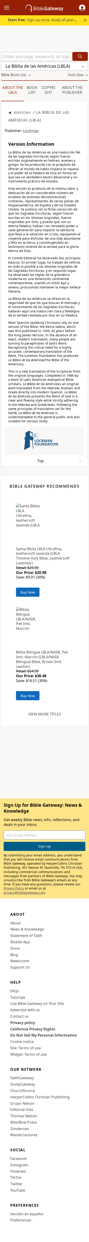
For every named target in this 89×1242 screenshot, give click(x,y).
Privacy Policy (14, 888)
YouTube (17, 1190)
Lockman (31, 130)
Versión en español (26, 1213)
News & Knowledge (27, 929)
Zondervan (19, 1128)
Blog (14, 954)
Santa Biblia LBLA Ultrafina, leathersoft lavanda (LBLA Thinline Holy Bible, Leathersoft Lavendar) (43, 555)
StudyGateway (22, 1084)
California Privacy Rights (32, 1029)
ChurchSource (22, 1090)
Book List (32, 90)
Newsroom (19, 960)
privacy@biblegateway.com (24, 892)
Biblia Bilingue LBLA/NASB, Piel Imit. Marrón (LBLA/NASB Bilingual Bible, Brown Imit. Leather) (42, 659)
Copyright (48, 90)
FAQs (14, 990)
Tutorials (17, 997)
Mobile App (20, 941)
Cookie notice (22, 1041)
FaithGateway (22, 1077)
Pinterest (18, 1171)
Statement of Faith (26, 935)
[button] (82, 8)
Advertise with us (25, 1009)
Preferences (20, 1220)
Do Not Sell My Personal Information (43, 1035)
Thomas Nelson (23, 1115)
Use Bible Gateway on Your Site (37, 1003)
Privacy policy (22, 1022)
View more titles (44, 714)
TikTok (15, 1177)
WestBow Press (23, 1122)
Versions (22, 112)
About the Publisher (72, 90)
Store (15, 948)
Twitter (16, 1183)
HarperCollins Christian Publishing (40, 1096)
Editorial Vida (21, 1109)
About (15, 923)
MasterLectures (23, 1134)
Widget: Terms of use (28, 1054)
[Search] (80, 56)
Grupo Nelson (22, 1103)
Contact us (19, 1016)
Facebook (18, 1158)
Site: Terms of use (25, 1047)
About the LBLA (12, 90)
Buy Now (28, 592)
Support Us (20, 967)
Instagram (19, 1164)
